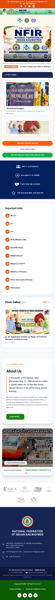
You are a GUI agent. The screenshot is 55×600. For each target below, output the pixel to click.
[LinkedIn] (34, 6)
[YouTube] (30, 6)
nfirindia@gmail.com (14, 552)
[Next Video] (48, 447)
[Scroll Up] (27, 81)
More (44, 302)
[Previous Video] (6, 447)
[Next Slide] (48, 44)
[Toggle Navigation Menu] (50, 11)
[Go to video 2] (28, 473)
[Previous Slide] (6, 44)
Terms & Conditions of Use (36, 589)
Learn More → (15, 417)
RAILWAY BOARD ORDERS (27, 143)
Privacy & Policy (15, 589)
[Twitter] (25, 6)
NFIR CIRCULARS (27, 149)
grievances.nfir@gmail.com (34, 552)
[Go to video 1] (26, 473)
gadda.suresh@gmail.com (36, 572)
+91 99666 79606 (15, 572)
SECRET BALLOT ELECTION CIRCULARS (27, 155)
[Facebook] (21, 6)
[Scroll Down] (27, 132)
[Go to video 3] (29, 473)
